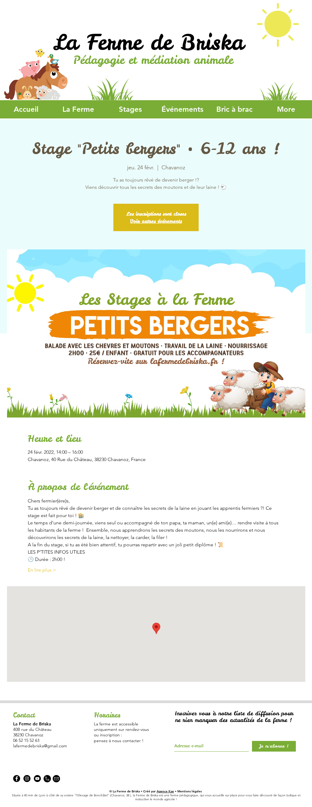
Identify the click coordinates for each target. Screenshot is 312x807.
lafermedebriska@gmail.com (40, 746)
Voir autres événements (156, 221)
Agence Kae (165, 791)
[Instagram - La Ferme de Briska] (26, 778)
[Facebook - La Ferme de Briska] (16, 778)
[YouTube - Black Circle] (37, 778)
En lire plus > (42, 570)
